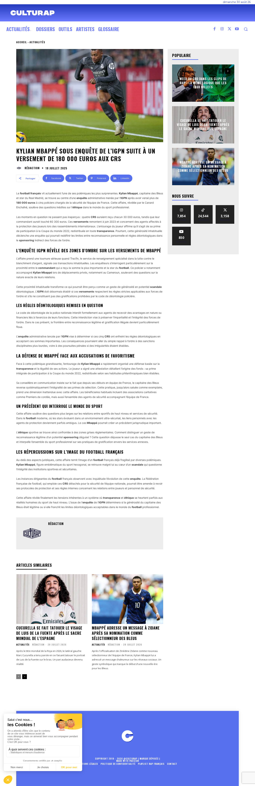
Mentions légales (87, 763)
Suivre (181, 206)
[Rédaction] (20, 168)
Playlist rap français (151, 763)
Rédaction (32, 168)
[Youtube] (237, 29)
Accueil (21, 42)
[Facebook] (214, 29)
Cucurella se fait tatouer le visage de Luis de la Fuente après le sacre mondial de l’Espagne (49, 633)
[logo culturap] (32, 12)
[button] (246, 29)
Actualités (37, 42)
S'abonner (181, 228)
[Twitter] (229, 29)
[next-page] (24, 676)
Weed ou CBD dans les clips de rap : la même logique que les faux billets (203, 83)
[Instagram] (222, 29)
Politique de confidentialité (118, 763)
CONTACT (172, 763)
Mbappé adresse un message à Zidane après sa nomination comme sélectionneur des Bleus (126, 633)
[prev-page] (18, 676)
